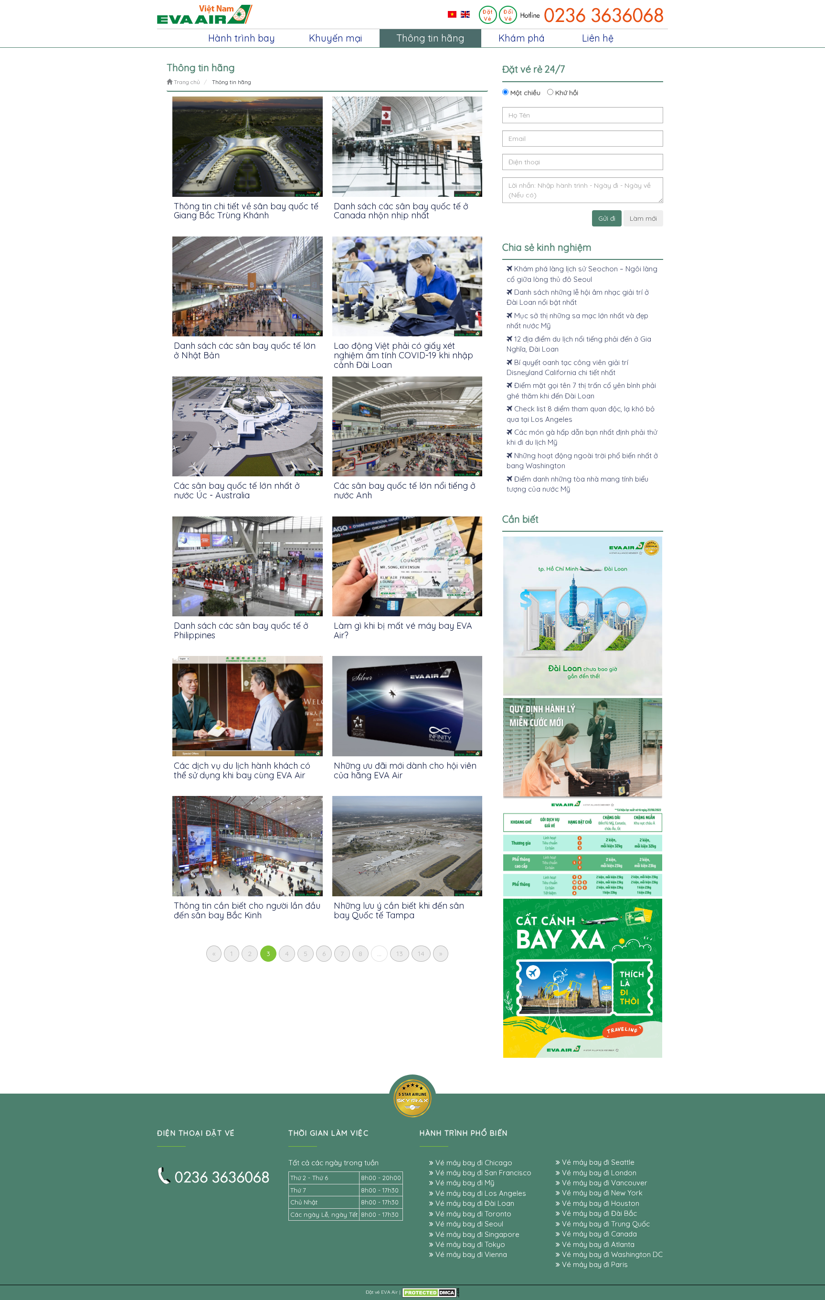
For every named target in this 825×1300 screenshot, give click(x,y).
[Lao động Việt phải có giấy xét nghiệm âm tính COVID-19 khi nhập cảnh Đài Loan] (407, 286)
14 (421, 953)
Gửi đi (606, 218)
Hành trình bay (241, 38)
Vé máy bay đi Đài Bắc (598, 1213)
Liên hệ (597, 38)
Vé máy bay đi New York (601, 1192)
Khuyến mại (335, 38)
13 (399, 953)
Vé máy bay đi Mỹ (464, 1182)
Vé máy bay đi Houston (599, 1203)
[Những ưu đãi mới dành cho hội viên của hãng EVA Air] (407, 706)
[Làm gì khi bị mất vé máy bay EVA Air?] (407, 566)
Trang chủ (186, 82)
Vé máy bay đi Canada (598, 1233)
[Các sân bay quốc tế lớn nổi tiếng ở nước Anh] (407, 426)
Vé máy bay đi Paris (594, 1264)
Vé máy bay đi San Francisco (482, 1172)
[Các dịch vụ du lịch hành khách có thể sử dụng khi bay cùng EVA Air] (247, 706)
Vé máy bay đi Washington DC (611, 1254)
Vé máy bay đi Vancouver (603, 1182)
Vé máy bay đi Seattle (597, 1162)
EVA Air (389, 1292)
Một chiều (524, 92)
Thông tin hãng (430, 38)
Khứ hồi (565, 92)
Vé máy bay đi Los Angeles (480, 1193)
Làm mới (643, 218)
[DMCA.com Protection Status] (430, 1292)
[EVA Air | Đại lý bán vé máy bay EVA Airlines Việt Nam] (205, 14)
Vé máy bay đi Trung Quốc (605, 1223)
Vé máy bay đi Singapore (476, 1234)
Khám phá (521, 38)
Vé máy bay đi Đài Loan (474, 1203)
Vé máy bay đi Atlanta (597, 1244)
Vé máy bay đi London (598, 1172)
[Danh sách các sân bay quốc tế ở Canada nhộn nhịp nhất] (407, 146)
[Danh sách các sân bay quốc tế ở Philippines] (247, 566)
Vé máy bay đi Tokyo (469, 1244)
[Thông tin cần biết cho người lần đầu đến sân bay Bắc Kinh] (247, 846)
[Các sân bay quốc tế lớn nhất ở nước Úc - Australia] (247, 426)
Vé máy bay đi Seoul (468, 1223)
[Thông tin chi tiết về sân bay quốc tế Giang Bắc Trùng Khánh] (247, 146)
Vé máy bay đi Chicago (473, 1162)
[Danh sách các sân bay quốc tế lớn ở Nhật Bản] (247, 286)
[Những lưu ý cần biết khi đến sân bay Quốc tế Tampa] (407, 846)
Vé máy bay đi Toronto (472, 1213)
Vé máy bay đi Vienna (470, 1254)
